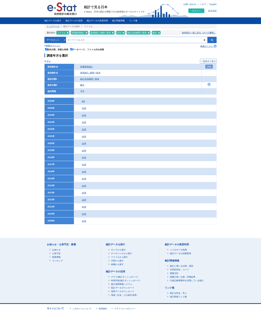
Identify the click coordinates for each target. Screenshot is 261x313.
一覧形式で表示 (208, 61)
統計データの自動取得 (180, 253)
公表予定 (56, 253)
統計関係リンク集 (178, 297)
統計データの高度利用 (97, 20)
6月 (83, 101)
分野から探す (117, 261)
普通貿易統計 (86, 67)
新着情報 (56, 257)
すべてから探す (118, 250)
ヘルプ (203, 4)
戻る (48, 61)
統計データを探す (52, 20)
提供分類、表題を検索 (57, 49)
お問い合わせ (189, 4)
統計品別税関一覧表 (89, 79)
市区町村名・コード (179, 270)
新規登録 (212, 11)
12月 (84, 108)
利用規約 (103, 309)
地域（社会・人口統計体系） (125, 295)
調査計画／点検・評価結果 (182, 277)
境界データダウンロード (122, 291)
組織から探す (117, 264)
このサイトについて (82, 309)
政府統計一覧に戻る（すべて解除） (199, 32)
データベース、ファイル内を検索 (88, 49)
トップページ (53, 26)
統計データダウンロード (122, 288)
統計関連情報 (118, 20)
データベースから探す (121, 253)
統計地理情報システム (121, 284)
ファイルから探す (119, 257)
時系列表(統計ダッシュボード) (125, 280)
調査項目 (174, 273)
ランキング (57, 261)
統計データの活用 (74, 20)
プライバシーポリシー (124, 309)
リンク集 (133, 20)
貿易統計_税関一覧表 (90, 73)
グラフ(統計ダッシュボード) (124, 277)
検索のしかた (207, 46)
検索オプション (53, 46)
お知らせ (56, 250)
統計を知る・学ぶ (178, 293)
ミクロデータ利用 (178, 250)
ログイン (196, 11)
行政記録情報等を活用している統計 (187, 280)
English (213, 4)
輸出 (82, 85)
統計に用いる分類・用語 (181, 266)
